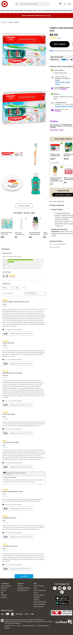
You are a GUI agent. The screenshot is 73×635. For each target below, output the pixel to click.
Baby (30, 10)
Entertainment (47, 10)
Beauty (55, 10)
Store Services (39, 606)
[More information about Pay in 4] (67, 59)
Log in (61, 130)
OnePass (4, 597)
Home (34, 10)
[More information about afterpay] (58, 59)
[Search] (17, 4)
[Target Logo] (4, 4)
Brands (66, 10)
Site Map (7, 628)
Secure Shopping (39, 604)
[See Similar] (11, 218)
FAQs (35, 588)
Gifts (61, 10)
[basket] (69, 4)
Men (22, 10)
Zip (2, 593)
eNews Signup (6, 586)
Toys (39, 10)
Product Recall (22, 590)
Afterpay (4, 595)
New (12, 10)
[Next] (46, 226)
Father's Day (5, 10)
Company (20, 583)
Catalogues (5, 583)
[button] (60, 44)
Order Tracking (39, 586)
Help (35, 583)
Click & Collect (39, 595)
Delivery (36, 599)
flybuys (3, 590)
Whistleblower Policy (29, 625)
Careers (20, 586)
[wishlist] (65, 4)
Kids (26, 10)
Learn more (53, 130)
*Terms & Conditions (43, 625)
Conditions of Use (10, 625)
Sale (71, 10)
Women (17, 10)
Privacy (19, 625)
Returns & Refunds (40, 602)
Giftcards (4, 588)
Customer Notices (23, 588)
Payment (37, 597)
